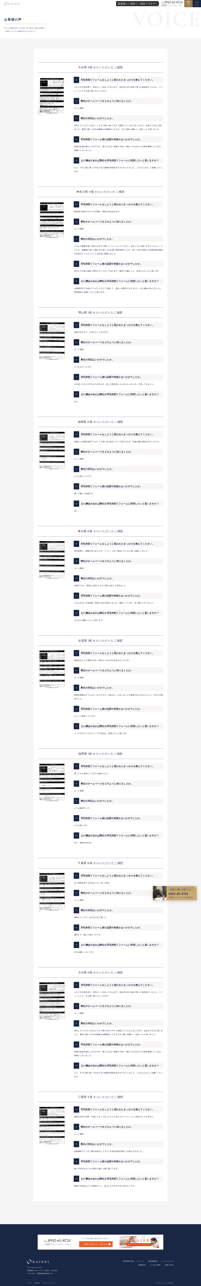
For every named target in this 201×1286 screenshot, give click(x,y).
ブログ (29, 1283)
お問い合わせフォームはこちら (96, 1244)
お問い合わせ (169, 1265)
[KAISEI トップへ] (58, 3)
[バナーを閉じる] (196, 886)
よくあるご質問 (155, 1265)
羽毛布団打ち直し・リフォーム (133, 1261)
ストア (188, 5)
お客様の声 (142, 1265)
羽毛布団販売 (152, 1261)
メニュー (196, 5)
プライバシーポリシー (49, 1283)
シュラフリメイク (168, 1261)
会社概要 (37, 1283)
